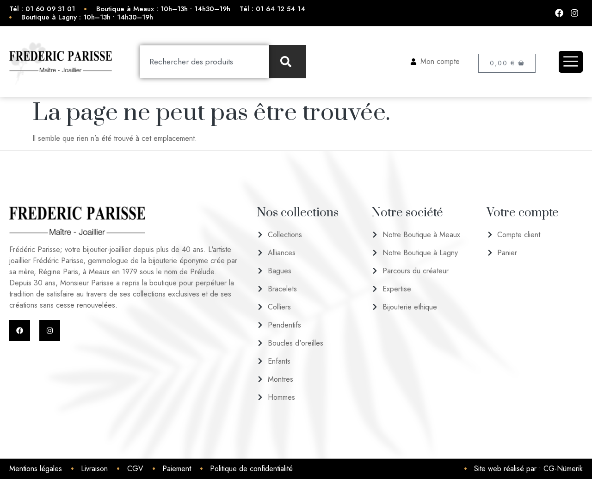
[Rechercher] (287, 61)
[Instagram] (49, 330)
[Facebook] (19, 330)
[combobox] (204, 61)
